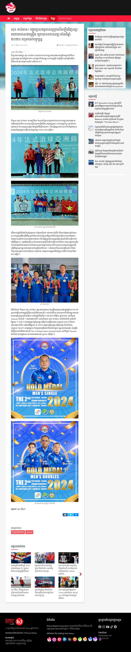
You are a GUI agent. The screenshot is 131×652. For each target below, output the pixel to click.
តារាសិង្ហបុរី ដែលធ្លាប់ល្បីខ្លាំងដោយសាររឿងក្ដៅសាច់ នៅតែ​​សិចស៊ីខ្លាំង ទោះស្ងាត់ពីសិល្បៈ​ (109, 47)
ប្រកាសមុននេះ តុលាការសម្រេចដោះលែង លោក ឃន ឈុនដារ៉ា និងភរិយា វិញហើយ (108, 68)
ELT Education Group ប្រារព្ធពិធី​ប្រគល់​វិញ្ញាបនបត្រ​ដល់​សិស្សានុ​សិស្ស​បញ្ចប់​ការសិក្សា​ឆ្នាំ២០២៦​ (108, 106)
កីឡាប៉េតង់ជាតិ (18, 532)
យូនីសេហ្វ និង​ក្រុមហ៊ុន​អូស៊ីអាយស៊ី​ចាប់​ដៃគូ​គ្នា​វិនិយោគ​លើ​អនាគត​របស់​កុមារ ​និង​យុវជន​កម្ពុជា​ (109, 153)
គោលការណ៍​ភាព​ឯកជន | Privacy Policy (21, 633)
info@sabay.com (105, 635)
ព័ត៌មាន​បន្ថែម (75, 629)
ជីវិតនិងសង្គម (41, 18)
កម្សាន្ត (16, 18)
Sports (29, 532)
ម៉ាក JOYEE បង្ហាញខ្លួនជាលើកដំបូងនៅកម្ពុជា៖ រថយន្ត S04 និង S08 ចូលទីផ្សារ (109, 164)
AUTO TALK (65, 18)
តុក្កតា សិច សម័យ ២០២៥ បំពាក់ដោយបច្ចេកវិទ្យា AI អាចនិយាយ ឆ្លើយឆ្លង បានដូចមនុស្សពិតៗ (109, 58)
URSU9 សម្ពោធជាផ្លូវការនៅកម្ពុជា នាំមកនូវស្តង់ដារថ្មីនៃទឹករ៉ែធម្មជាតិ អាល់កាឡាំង (109, 143)
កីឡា (53, 18)
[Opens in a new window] (54, 639)
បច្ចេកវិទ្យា (27, 18)
